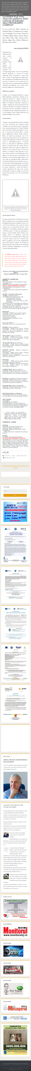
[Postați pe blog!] (5, 452)
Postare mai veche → (23, 466)
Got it (21, 14)
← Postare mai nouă (7, 466)
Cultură (7, 455)
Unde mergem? (22, 455)
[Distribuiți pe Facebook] (8, 452)
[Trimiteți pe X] (6, 452)
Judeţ (13, 455)
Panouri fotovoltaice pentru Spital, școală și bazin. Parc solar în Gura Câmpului (17, 835)
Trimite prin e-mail (9, 458)
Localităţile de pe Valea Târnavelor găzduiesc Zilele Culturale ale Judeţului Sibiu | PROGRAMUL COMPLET (15, 20)
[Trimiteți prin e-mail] (3, 452)
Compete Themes (13, 1067)
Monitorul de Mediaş (21, 1064)
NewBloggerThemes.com (15, 1069)
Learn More (13, 14)
